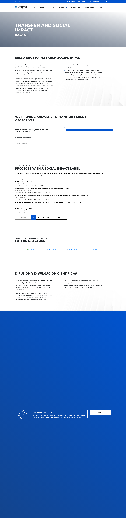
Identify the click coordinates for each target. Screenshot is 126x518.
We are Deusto (39, 7)
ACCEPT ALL (100, 412)
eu (17, 1)
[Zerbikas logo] (30, 249)
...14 (48, 217)
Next (59, 217)
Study (52, 7)
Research (62, 7)
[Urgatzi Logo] (72, 249)
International (75, 7)
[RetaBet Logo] (51, 249)
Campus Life (89, 7)
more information (52, 417)
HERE (78, 417)
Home (16, 14)
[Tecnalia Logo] (92, 249)
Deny (99, 417)
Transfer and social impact (33, 14)
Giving (101, 7)
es (15, 1)
